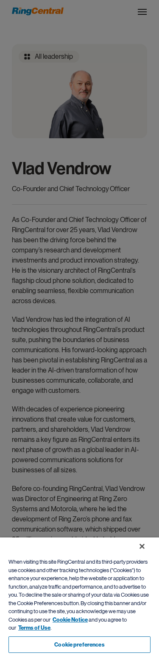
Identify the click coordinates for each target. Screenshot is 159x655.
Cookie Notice (70, 620)
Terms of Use (34, 628)
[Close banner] (142, 546)
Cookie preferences (79, 644)
